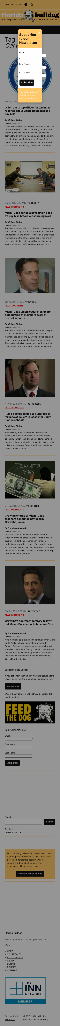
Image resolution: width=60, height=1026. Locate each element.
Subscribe (27, 82)
